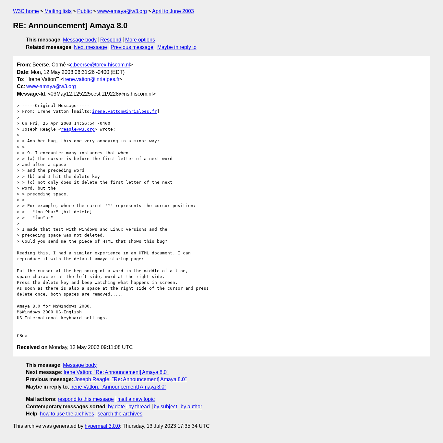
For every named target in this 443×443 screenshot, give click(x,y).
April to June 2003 (173, 11)
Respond (110, 39)
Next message (90, 47)
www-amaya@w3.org (122, 11)
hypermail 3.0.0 (102, 426)
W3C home (26, 11)
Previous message (132, 47)
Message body (80, 39)
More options (140, 39)
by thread (139, 406)
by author (191, 406)
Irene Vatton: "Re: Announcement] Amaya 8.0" (116, 372)
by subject (165, 406)
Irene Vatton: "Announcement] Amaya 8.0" (118, 387)
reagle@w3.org (78, 129)
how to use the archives (67, 413)
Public (84, 11)
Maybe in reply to (177, 47)
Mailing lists (58, 11)
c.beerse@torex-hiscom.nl (100, 64)
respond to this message (86, 399)
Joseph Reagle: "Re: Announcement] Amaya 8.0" (130, 379)
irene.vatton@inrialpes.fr (91, 79)
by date (116, 406)
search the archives (120, 413)
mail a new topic (136, 399)
